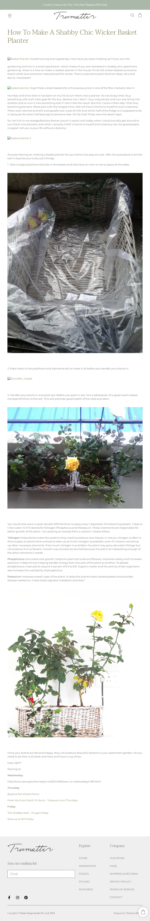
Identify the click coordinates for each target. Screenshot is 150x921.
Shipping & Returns (124, 873)
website (86, 531)
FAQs (113, 866)
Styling (84, 881)
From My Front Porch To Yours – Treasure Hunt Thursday (42, 800)
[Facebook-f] (9, 897)
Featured (86, 889)
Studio (84, 873)
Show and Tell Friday (20, 819)
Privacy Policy (120, 881)
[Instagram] (17, 897)
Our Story (117, 858)
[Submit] (68, 874)
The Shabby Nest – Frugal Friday (27, 812)
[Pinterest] (26, 897)
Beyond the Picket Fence (23, 794)
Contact (116, 897)
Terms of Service (122, 889)
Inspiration (87, 866)
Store (83, 858)
